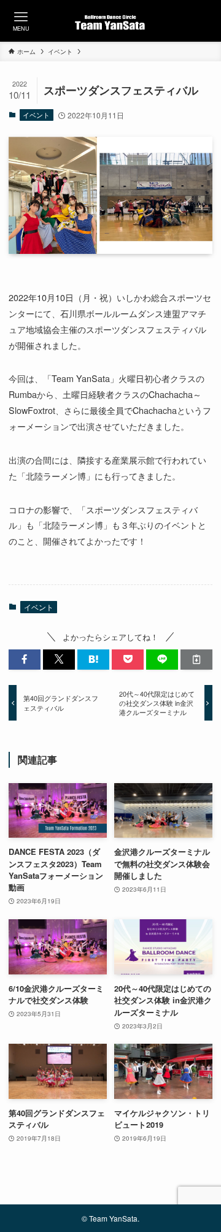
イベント (36, 115)
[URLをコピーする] (196, 659)
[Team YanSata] (111, 21)
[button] (25, 659)
